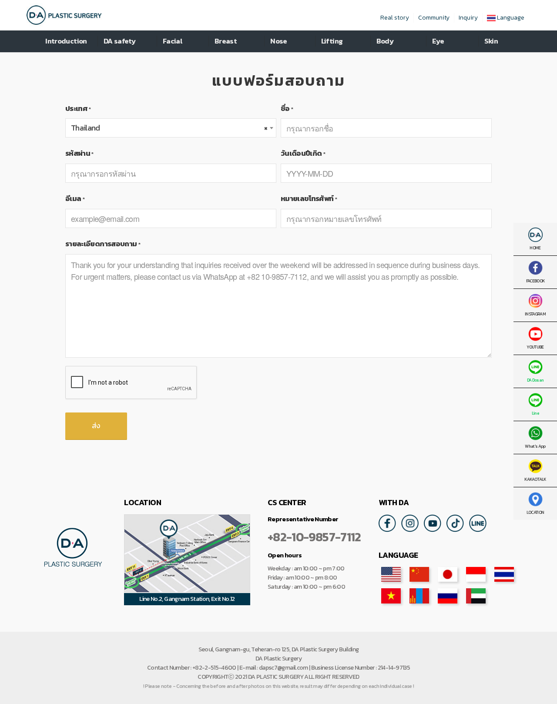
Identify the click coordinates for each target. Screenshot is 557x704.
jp (447, 574)
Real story (394, 17)
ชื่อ (287, 108)
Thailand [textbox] (169, 128)
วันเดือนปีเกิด (303, 153)
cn (419, 574)
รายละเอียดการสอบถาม (102, 243)
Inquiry (468, 17)
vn (391, 595)
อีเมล (74, 198)
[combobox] (170, 127)
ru (447, 595)
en (391, 574)
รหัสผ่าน (79, 153)
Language (510, 17)
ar (476, 595)
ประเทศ (78, 108)
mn (419, 595)
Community (434, 17)
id (476, 574)
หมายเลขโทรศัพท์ (309, 198)
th (504, 574)
